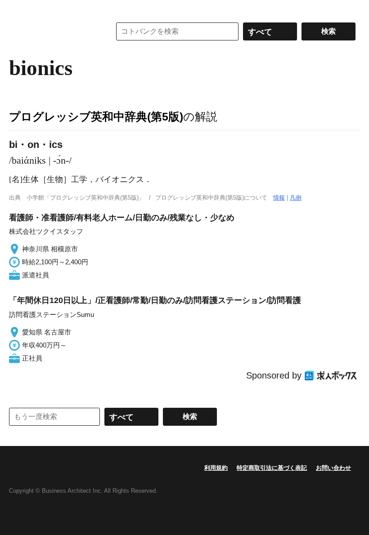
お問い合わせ (333, 467)
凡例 (296, 197)
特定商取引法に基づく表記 (272, 467)
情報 (279, 197)
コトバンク (53, 31)
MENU (18, 9)
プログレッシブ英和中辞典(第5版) (96, 116)
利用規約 (216, 467)
